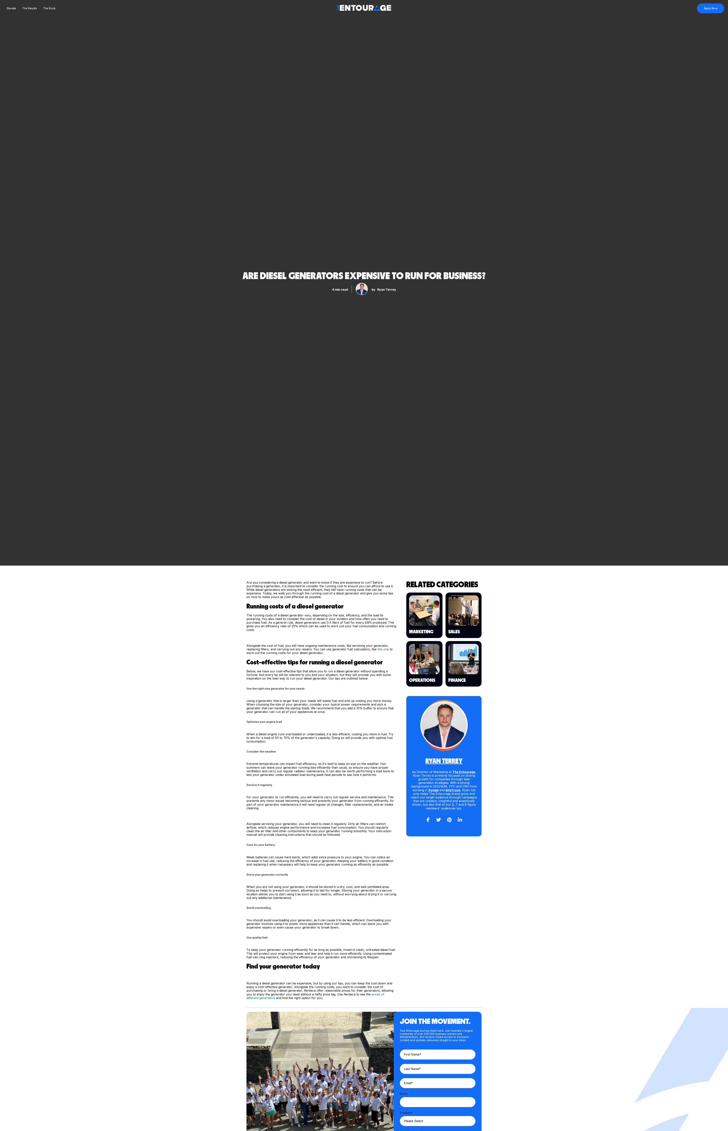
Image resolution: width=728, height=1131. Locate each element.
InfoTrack (453, 790)
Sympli (433, 790)
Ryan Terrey (386, 289)
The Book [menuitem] (49, 8)
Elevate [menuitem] (11, 8)
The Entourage (463, 772)
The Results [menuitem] (29, 8)
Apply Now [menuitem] (710, 8)
